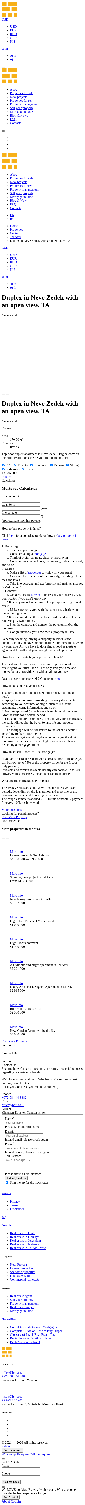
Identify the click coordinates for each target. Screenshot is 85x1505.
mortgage (40, 554)
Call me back (11, 1482)
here (12, 535)
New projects (18, 97)
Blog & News (19, 115)
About (14, 89)
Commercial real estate (24, 1279)
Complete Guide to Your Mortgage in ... (36, 1327)
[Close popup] (3, 1459)
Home (14, 226)
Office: (6, 1108)
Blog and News (9, 1319)
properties (35, 572)
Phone (10, 1144)
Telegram (23, 1454)
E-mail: (6, 1101)
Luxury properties (21, 1268)
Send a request (12, 1450)
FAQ (13, 119)
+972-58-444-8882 (14, 1097)
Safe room (13, 469)
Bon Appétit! (10, 1497)
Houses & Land (20, 1275)
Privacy (15, 1201)
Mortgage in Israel (22, 111)
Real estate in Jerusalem (25, 1240)
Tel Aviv (15, 237)
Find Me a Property (14, 817)
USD (13, 26)
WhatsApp (9, 1454)
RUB (13, 34)
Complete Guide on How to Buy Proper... (37, 1331)
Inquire (6, 476)
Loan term (8, 504)
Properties (16, 229)
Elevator (23, 465)
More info (16, 851)
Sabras (6, 1446)
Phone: (6, 1094)
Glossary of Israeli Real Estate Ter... (33, 1334)
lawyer (36, 594)
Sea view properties (22, 1272)
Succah (30, 469)
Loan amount (10, 496)
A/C (9, 465)
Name (9, 1118)
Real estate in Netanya (24, 1244)
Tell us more (13, 1156)
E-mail (10, 1131)
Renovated (41, 465)
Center (14, 233)
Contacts (15, 123)
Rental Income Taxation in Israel (31, 1338)
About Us (6, 1193)
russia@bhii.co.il (13, 1396)
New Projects (18, 1264)
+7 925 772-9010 (13, 1400)
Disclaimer (17, 1209)
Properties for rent (21, 100)
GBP (13, 37)
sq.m (13, 55)
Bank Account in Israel (25, 1342)
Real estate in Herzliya (24, 1237)
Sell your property (21, 108)
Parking (59, 465)
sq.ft (12, 59)
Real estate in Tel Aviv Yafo (28, 1248)
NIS (12, 41)
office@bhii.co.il (13, 1105)
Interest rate (9, 512)
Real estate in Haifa (22, 1233)
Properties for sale (21, 93)
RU (12, 219)
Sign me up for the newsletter (29, 1182)
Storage (75, 465)
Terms (14, 1205)
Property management (24, 104)
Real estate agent (21, 1296)
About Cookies (11, 1501)
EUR (13, 30)
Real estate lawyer (22, 1307)
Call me (35, 1454)
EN (12, 215)
